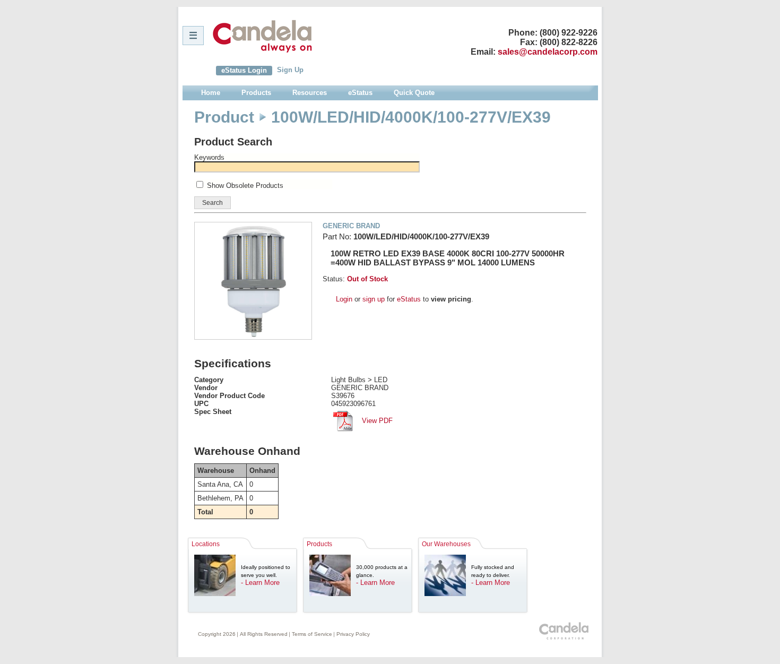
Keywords (209, 157)
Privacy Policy (353, 634)
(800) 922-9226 (568, 32)
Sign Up (290, 70)
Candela (262, 36)
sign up (373, 299)
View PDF (376, 421)
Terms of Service (312, 634)
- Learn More (260, 583)
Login (344, 299)
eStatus (409, 299)
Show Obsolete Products (245, 185)
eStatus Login (244, 70)
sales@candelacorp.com (547, 51)
